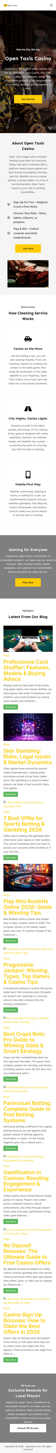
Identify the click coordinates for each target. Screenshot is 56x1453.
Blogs (6, 655)
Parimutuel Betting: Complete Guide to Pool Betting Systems (27, 1111)
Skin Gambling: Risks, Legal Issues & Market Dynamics (27, 756)
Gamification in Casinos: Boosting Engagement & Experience (26, 1181)
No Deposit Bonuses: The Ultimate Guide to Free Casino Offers (27, 1254)
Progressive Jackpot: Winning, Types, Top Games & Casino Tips (26, 973)
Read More (10, 707)
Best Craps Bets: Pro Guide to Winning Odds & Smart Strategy (24, 1042)
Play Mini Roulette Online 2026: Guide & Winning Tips (27, 907)
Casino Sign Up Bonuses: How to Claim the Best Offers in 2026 (24, 1323)
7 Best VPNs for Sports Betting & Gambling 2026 (24, 824)
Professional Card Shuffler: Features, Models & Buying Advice (26, 670)
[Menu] (51, 5)
